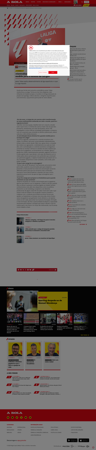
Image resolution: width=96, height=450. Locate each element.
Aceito (53, 72)
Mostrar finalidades (43, 72)
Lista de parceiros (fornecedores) (35, 68)
